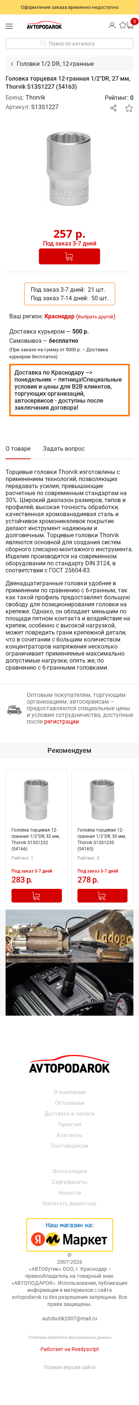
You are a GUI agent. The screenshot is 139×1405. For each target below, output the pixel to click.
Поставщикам (69, 1145)
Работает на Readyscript (69, 1349)
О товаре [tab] (18, 448)
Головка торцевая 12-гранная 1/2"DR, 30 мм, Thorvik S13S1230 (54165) (101, 839)
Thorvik (35, 97)
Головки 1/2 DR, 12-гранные (55, 63)
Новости (69, 1192)
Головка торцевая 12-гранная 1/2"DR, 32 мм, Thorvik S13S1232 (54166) (35, 839)
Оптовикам (70, 1103)
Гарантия (69, 1124)
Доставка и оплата (69, 1113)
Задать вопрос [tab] (64, 448)
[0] (129, 24)
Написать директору (69, 1203)
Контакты (70, 1135)
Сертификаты (69, 1182)
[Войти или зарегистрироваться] (112, 24)
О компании (70, 1092)
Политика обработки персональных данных (69, 1337)
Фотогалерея (70, 1171)
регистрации (61, 721)
